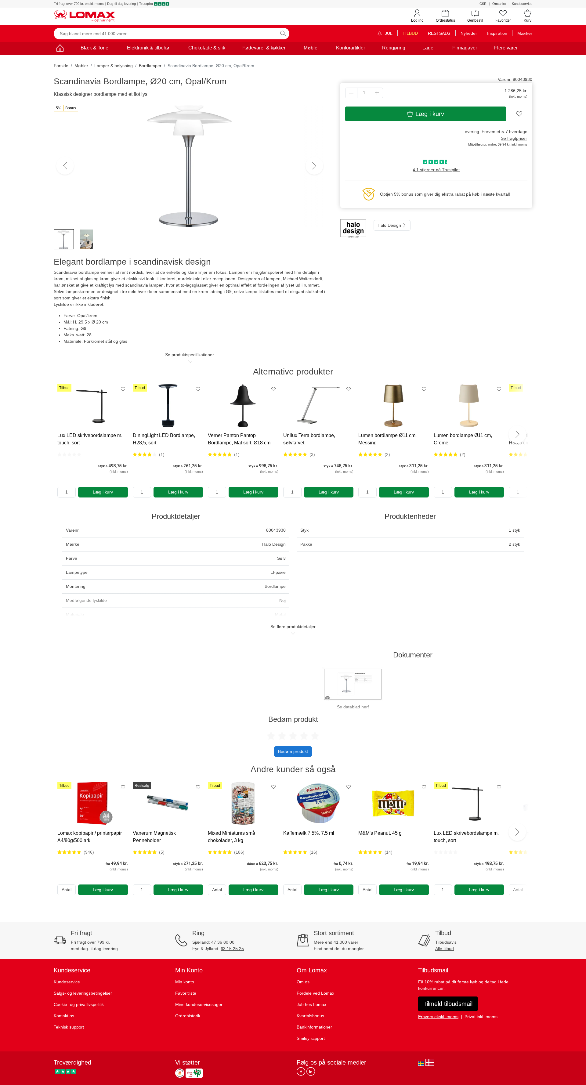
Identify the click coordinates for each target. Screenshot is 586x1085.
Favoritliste (185, 993)
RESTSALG (439, 33)
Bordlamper (150, 65)
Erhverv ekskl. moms (438, 1016)
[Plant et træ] (194, 1073)
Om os (303, 981)
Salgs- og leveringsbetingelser (83, 993)
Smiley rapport (311, 1038)
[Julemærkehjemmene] (179, 1073)
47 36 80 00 (222, 942)
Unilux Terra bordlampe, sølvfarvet (309, 439)
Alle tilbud (444, 948)
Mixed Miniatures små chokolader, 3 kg (231, 836)
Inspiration (497, 33)
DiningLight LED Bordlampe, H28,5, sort (164, 439)
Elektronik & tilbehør (149, 47)
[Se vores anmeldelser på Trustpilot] (65, 1071)
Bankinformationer (314, 1027)
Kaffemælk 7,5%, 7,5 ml (308, 833)
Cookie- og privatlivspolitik (79, 1004)
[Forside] (59, 49)
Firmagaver (464, 47)
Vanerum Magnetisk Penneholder (154, 836)
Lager (428, 47)
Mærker (524, 33)
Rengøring (393, 47)
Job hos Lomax (311, 1004)
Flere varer (506, 47)
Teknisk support (69, 1027)
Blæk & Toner (95, 47)
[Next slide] (517, 434)
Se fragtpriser (514, 138)
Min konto (184, 981)
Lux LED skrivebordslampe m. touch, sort (89, 439)
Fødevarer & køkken (264, 47)
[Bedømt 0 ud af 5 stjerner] (69, 454)
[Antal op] (377, 93)
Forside (61, 65)
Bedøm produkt (293, 751)
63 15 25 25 (232, 948)
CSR (483, 3)
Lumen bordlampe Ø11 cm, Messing (387, 439)
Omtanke (499, 3)
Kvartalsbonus (310, 1015)
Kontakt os (64, 1015)
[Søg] (283, 33)
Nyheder (469, 33)
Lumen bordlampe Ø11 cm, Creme (463, 439)
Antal (66, 889)
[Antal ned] (351, 93)
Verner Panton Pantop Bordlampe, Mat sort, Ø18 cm (239, 439)
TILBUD (410, 33)
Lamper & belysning (113, 65)
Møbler (311, 47)
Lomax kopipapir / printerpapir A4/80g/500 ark (89, 836)
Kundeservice (522, 3)
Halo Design (390, 225)
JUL (388, 33)
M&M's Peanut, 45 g (380, 833)
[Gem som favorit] (123, 389)
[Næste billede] (314, 166)
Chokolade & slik (206, 47)
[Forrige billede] (65, 166)
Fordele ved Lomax (315, 993)
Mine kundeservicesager (198, 1004)
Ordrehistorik (187, 1015)
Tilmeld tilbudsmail (447, 1003)
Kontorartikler (350, 47)
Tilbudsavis (446, 942)
